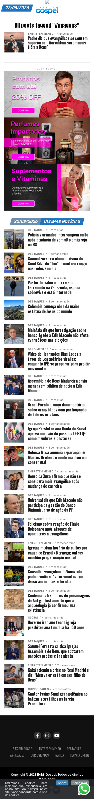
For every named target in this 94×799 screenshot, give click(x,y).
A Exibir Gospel (23, 748)
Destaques (74, 748)
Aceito (62, 782)
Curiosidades (40, 755)
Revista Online (79, 755)
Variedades (17, 755)
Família (59, 755)
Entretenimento (50, 748)
